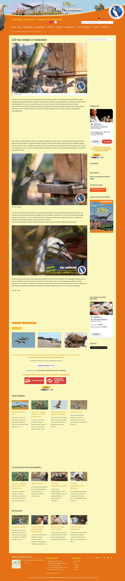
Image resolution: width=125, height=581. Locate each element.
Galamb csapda (37, 483)
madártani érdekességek (30, 323)
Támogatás (86, 27)
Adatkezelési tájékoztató (53, 573)
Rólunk (95, 27)
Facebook (77, 561)
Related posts (17, 328)
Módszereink (40, 27)
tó (60, 573)
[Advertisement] (49, 127)
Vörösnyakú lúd (76, 412)
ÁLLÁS (79, 27)
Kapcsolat (105, 27)
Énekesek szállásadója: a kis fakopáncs (77, 486)
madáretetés (17, 323)
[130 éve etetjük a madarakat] (49, 69)
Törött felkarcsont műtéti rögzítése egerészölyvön (37, 529)
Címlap (13, 27)
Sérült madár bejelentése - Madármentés (33, 560)
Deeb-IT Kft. (94, 577)
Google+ (76, 565)
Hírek (20, 27)
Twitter (76, 567)
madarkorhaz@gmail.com (60, 567)
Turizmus (50, 27)
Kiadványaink (69, 27)
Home (13, 31)
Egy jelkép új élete (18, 527)
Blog (75, 563)
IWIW (75, 569)
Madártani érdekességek (21, 31)
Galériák (59, 27)
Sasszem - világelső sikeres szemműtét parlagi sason (38, 414)
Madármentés (28, 27)
